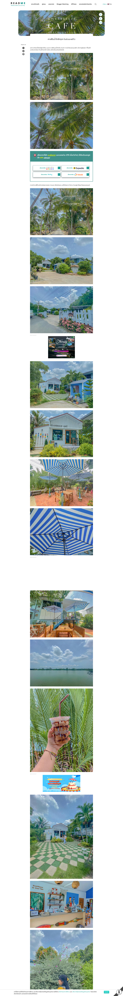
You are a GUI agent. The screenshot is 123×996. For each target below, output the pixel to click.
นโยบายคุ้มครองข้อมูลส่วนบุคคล (81, 992)
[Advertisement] (61, 574)
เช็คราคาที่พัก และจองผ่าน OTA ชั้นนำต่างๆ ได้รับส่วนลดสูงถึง (63, 156)
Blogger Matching (62, 4)
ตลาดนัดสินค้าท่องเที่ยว (85, 4)
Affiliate (73, 4)
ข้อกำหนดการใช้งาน (64, 992)
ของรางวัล (51, 4)
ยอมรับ (106, 992)
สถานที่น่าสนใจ (35, 4)
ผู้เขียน (44, 4)
